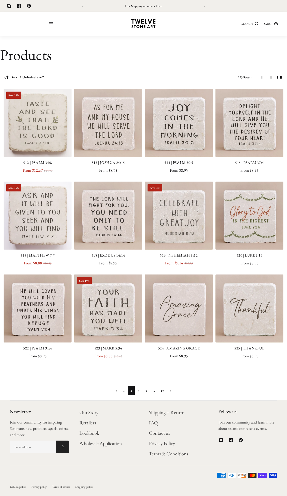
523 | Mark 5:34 (108, 348)
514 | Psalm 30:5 (178, 162)
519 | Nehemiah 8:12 (179, 255)
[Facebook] (19, 6)
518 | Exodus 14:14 (108, 255)
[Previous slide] (82, 6)
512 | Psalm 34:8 (37, 162)
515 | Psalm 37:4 (249, 162)
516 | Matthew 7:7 (37, 255)
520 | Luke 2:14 (250, 255)
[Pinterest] (29, 6)
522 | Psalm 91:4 (37, 348)
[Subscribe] (62, 447)
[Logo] (143, 24)
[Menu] (50, 23)
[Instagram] (9, 6)
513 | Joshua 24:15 (108, 162)
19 (162, 390)
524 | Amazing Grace (179, 348)
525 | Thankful (249, 348)
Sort (27, 77)
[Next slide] (205, 6)
